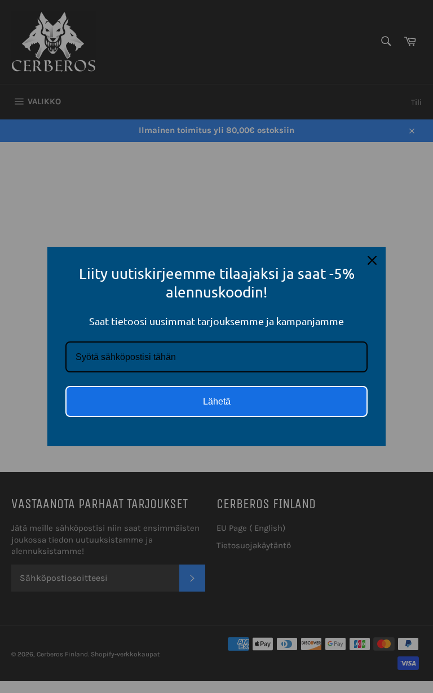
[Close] (372, 260)
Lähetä (217, 401)
